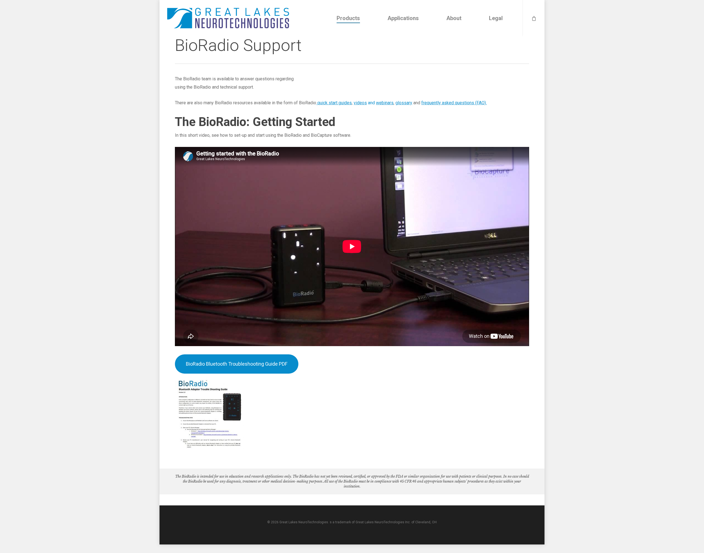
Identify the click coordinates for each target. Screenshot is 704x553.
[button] (236, 364)
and (374, 102)
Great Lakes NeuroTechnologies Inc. (383, 522)
